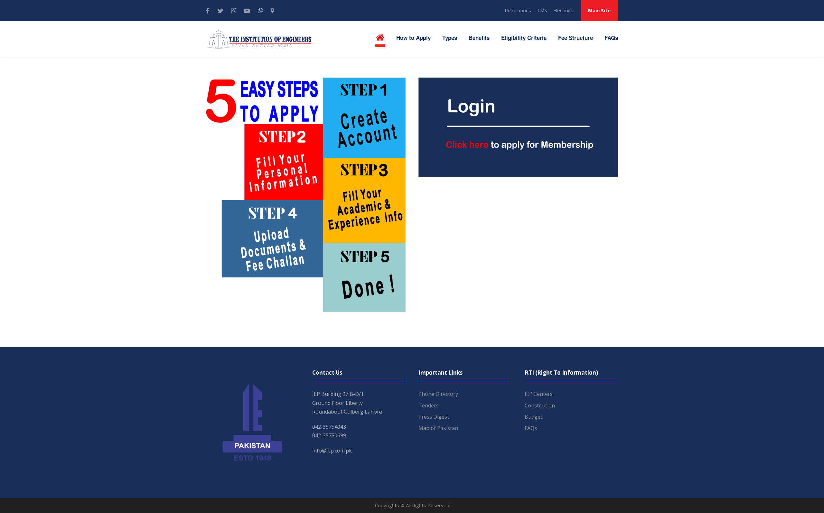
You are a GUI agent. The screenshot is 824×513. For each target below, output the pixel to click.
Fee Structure (575, 38)
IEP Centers (539, 393)
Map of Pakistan (438, 428)
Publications (518, 10)
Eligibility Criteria (524, 38)
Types (449, 38)
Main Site (599, 10)
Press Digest (433, 416)
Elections (563, 10)
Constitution (540, 405)
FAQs (611, 38)
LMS (542, 10)
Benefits (479, 38)
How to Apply (413, 38)
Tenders (428, 405)
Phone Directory (438, 393)
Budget (533, 416)
